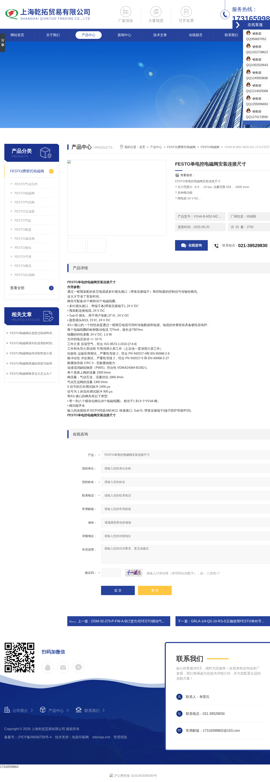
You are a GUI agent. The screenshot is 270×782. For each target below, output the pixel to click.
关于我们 (53, 35)
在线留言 (195, 35)
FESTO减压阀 (25, 238)
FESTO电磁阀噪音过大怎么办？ (31, 373)
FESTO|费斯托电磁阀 (27, 171)
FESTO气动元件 (26, 184)
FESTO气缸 (23, 220)
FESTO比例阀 (25, 275)
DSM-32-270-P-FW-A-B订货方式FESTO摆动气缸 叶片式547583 (139, 621)
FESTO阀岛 (23, 266)
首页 (142, 147)
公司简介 (20, 711)
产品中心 (88, 35)
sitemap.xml (101, 737)
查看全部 (17, 288)
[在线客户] (237, 25)
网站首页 (17, 35)
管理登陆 (120, 737)
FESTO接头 (23, 247)
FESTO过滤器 (25, 211)
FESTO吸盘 (23, 229)
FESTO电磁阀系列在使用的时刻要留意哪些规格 (33, 343)
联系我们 (231, 35)
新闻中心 (124, 35)
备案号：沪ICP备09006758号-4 (28, 737)
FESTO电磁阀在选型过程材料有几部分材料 (33, 333)
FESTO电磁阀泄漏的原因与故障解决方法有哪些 (33, 363)
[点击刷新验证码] (133, 572)
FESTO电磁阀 (25, 193)
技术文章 (160, 35)
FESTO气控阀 (25, 202)
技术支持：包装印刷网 (72, 737)
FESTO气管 (23, 256)
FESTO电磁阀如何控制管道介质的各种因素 (33, 353)
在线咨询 (195, 245)
